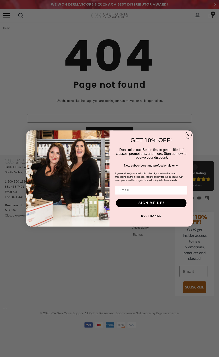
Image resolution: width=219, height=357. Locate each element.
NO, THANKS (151, 215)
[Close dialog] (188, 135)
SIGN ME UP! (151, 203)
